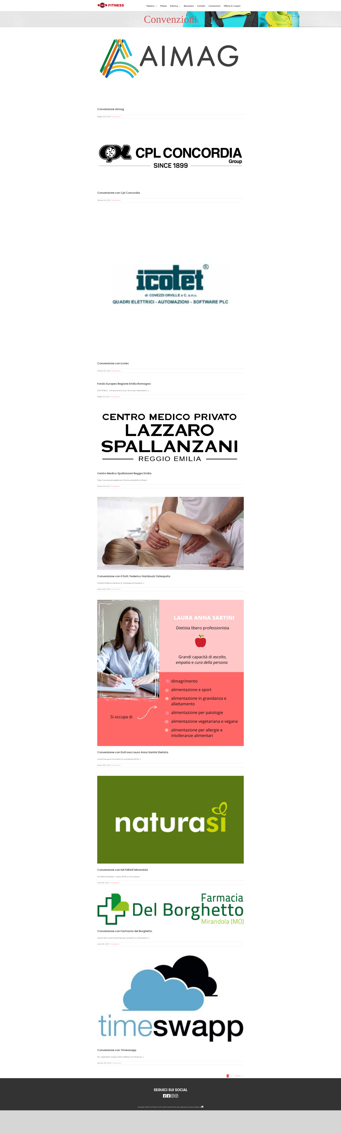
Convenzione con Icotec (113, 363)
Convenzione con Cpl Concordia (118, 193)
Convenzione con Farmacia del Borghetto (124, 931)
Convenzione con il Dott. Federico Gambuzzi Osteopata (133, 576)
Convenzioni (116, 116)
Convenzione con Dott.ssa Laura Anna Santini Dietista (132, 752)
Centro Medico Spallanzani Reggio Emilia (124, 473)
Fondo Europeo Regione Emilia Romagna (124, 384)
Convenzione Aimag (110, 109)
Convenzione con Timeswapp (116, 1050)
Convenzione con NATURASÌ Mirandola (122, 870)
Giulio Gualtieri (194, 1107)
